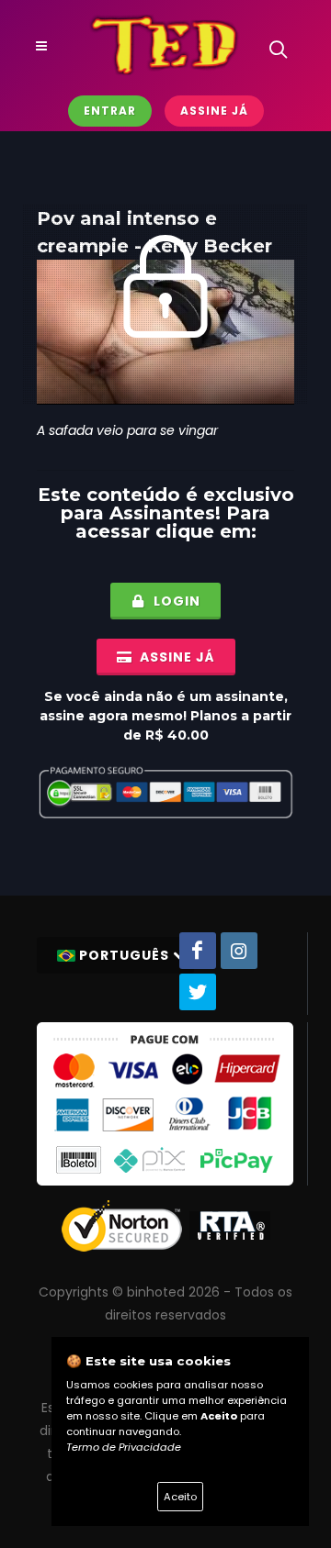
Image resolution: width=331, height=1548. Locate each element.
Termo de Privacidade (123, 1447)
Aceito (180, 1496)
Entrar (110, 110)
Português (124, 955)
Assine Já (214, 110)
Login (175, 601)
